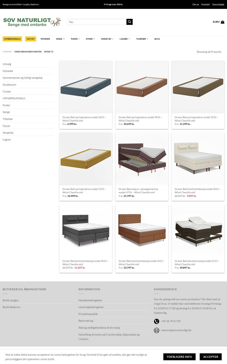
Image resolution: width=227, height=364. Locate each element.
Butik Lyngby (10, 300)
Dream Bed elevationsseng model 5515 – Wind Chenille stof (197, 262)
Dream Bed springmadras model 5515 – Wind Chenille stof (84, 190)
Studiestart (9, 84)
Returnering (85, 320)
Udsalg (7, 64)
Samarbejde (218, 4)
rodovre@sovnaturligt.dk (176, 330)
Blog (157, 39)
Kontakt (205, 4)
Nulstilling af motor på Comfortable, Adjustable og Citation (109, 337)
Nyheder (45, 39)
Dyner (89, 39)
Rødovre (35, 4)
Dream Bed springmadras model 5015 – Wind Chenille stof (196, 119)
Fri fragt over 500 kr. (113, 4)
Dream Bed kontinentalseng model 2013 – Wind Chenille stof (198, 190)
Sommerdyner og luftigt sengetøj (22, 77)
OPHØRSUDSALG (12, 39)
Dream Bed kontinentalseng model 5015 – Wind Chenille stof (142, 262)
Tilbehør (141, 39)
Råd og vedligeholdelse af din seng (99, 327)
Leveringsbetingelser (91, 307)
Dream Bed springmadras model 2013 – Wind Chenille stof (84, 119)
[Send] (129, 22)
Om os (195, 4)
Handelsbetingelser (90, 300)
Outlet (31, 39)
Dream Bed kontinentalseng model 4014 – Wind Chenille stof (85, 262)
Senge (59, 39)
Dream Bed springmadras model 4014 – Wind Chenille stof (140, 119)
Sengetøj (106, 39)
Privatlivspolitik (88, 314)
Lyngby (26, 4)
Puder (74, 39)
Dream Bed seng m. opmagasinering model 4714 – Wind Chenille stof (138, 190)
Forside (7, 51)
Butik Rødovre (11, 307)
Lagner (124, 39)
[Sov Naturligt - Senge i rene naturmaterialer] (32, 22)
